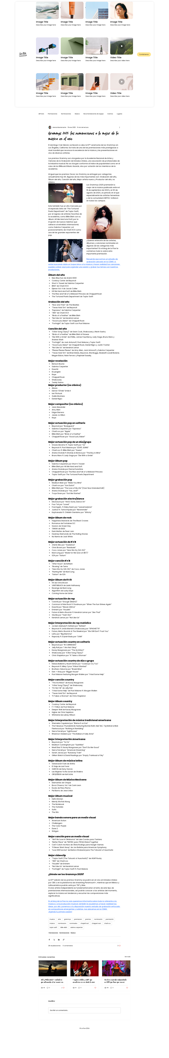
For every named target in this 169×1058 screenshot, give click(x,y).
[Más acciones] (119, 127)
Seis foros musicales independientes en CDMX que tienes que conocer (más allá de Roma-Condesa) (115, 981)
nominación (98, 919)
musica (52, 919)
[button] (144, 54)
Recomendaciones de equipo (94, 114)
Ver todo (127, 957)
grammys (67, 919)
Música (77, 114)
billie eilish (63, 927)
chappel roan (96, 923)
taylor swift (53, 927)
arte (59, 919)
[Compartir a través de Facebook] (49, 940)
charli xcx (107, 923)
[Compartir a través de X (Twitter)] (54, 940)
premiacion (78, 919)
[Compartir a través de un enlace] (64, 940)
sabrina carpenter (76, 927)
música (52, 923)
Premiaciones (52, 114)
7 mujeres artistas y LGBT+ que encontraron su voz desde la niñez (84, 981)
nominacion (62, 923)
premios (88, 919)
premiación (110, 919)
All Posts (41, 114)
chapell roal (85, 923)
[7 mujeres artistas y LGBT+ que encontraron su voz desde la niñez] (84, 968)
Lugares (119, 114)
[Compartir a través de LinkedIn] (59, 940)
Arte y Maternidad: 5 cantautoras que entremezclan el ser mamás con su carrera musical (52, 981)
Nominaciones (66, 114)
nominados (73, 923)
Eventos (110, 114)
